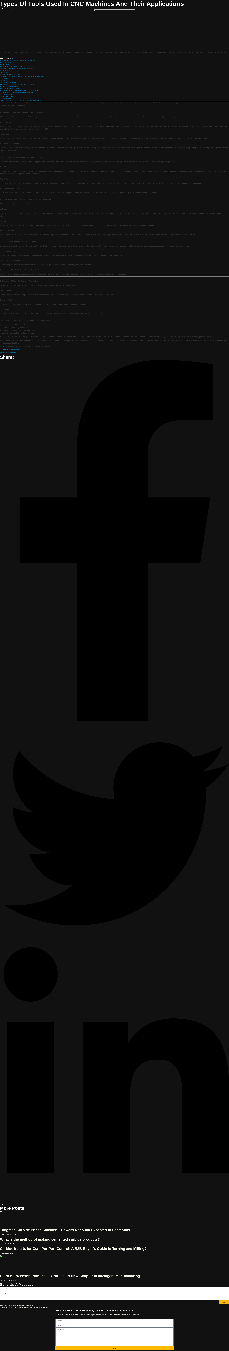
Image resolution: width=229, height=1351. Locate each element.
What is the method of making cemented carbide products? (50, 1239)
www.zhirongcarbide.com (9, 352)
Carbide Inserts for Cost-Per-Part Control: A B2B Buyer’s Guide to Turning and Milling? (73, 1249)
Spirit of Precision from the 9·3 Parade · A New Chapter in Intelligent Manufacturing (70, 1276)
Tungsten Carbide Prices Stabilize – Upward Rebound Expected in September (65, 1230)
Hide (13, 58)
